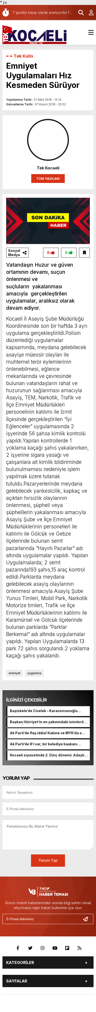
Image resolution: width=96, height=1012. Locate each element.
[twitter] (30, 948)
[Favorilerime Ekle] (84, 253)
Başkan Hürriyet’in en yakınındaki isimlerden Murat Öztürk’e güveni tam (49, 722)
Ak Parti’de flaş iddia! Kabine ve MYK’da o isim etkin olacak (46, 733)
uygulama (34, 673)
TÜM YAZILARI (48, 178)
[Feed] (79, 948)
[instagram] (42, 948)
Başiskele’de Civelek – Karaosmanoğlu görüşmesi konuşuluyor (44, 711)
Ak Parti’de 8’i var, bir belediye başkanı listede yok (43, 744)
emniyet (14, 673)
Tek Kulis (23, 56)
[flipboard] (67, 948)
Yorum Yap (48, 860)
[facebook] (18, 948)
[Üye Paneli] (89, 12)
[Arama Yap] (79, 12)
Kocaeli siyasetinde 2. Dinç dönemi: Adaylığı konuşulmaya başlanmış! (48, 755)
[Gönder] (87, 919)
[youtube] (54, 948)
